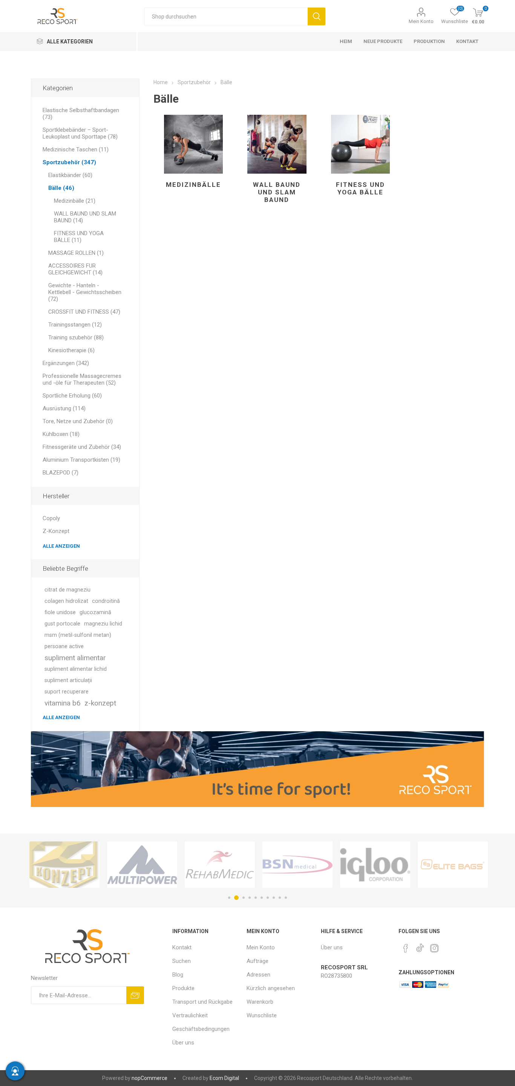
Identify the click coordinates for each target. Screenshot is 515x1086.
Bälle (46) (61, 188)
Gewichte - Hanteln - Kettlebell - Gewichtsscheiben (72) (84, 292)
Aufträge (257, 961)
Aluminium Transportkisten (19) (81, 459)
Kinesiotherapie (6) (71, 350)
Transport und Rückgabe (202, 1001)
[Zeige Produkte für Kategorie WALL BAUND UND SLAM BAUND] (277, 144)
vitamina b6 (62, 703)
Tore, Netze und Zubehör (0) (78, 421)
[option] (64, 864)
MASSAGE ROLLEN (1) (76, 253)
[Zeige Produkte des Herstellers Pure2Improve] (453, 864)
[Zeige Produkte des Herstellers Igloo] (297, 864)
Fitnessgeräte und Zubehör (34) (82, 447)
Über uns (183, 1042)
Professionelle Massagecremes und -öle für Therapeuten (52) (82, 379)
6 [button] (262, 898)
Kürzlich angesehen (271, 988)
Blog (177, 974)
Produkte (183, 988)
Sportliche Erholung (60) (72, 395)
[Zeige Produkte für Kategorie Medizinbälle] (193, 144)
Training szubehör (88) (76, 337)
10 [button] (286, 898)
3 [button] (242, 897)
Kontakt (182, 947)
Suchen (316, 16)
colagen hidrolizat (66, 601)
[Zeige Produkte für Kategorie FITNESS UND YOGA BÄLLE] (360, 144)
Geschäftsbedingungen (201, 1029)
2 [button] (235, 898)
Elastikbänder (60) (70, 175)
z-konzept (100, 703)
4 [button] (249, 898)
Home (160, 82)
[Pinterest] (406, 948)
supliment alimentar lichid (75, 669)
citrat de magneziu (67, 590)
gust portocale (62, 624)
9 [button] (280, 898)
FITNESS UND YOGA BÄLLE (360, 188)
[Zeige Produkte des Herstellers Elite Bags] (375, 864)
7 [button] (268, 898)
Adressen (258, 974)
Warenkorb (260, 1001)
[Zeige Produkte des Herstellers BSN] (220, 864)
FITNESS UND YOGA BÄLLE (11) (79, 236)
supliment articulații (68, 680)
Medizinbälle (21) (74, 200)
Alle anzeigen (61, 546)
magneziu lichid (103, 624)
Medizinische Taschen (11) (76, 149)
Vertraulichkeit (190, 1015)
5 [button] (255, 898)
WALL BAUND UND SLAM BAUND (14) (85, 217)
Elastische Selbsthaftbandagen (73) (81, 113)
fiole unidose (60, 612)
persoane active (64, 646)
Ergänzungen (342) (66, 363)
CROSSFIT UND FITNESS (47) (84, 311)
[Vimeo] (420, 946)
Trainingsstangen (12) (75, 324)
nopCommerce (149, 1078)
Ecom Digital (224, 1078)
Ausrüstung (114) (64, 408)
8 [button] (274, 898)
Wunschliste (262, 1015)
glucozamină (95, 612)
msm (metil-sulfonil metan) (77, 635)
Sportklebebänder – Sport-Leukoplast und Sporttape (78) (80, 133)
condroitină (106, 601)
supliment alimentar (75, 657)
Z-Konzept (56, 531)
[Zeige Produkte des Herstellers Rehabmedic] (142, 864)
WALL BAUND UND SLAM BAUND (276, 192)
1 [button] (229, 898)
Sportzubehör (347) (69, 162)
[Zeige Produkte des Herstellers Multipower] (64, 864)
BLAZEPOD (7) (60, 472)
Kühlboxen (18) (61, 434)
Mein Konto (421, 21)
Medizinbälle (193, 184)
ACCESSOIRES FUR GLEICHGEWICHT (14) (75, 269)
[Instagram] (434, 948)
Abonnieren (135, 995)
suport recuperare (66, 692)
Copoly (51, 518)
